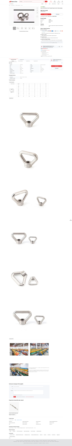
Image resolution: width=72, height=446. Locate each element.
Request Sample (54, 16)
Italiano (32, 441)
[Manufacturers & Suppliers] (13, 1)
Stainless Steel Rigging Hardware (53, 421)
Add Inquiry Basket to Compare (24, 31)
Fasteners (37, 422)
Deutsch (34, 441)
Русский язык (29, 441)
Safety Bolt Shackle (39, 431)
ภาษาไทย (48, 441)
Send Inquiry (46, 14)
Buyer (45, 3)
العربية (40, 441)
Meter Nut (41, 434)
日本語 (44, 441)
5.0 (53, 60)
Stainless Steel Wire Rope (25, 421)
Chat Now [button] (58, 14)
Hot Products (17, 440)
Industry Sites (40, 440)
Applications (10, 421)
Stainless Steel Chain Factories (19, 434)
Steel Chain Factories (12, 434)
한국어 (42, 441)
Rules (62, 3)
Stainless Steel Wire (38, 421)
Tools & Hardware (13, 5)
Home (9, 5)
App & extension (54, 3)
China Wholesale (33, 440)
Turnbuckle (14, 431)
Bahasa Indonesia (57, 441)
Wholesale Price (37, 440)
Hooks (10, 431)
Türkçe (50, 441)
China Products (21, 440)
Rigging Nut (58, 434)
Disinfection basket (52, 422)
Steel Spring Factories (27, 434)
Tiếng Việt (53, 441)
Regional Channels (45, 440)
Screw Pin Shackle (33, 431)
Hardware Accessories (17, 5)
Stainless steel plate (24, 422)
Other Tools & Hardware (19, 431)
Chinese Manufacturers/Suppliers (27, 440)
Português (23, 441)
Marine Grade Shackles (26, 431)
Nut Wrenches (53, 434)
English (18, 441)
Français (26, 441)
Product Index (49, 440)
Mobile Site (52, 440)
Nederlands (37, 441)
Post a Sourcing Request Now (30, 396)
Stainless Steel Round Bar (12, 422)
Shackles (22, 5)
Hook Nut (45, 434)
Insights (55, 440)
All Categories (11, 3)
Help (49, 3)
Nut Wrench (49, 434)
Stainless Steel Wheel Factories (34, 434)
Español (21, 441)
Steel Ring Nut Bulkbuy (12, 436)
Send (14, 396)
